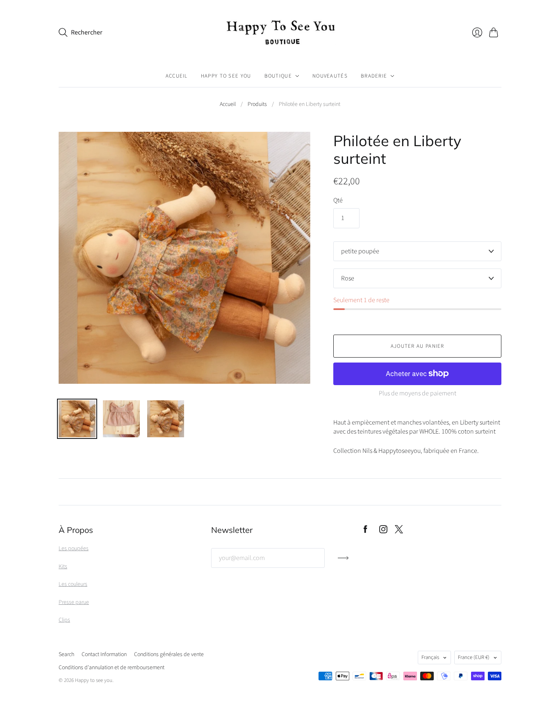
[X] (399, 531)
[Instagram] (383, 531)
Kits (63, 566)
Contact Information (104, 654)
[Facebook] (365, 531)
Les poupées (74, 548)
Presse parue (74, 602)
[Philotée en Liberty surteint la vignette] (77, 418)
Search (66, 654)
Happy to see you (226, 76)
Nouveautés (330, 76)
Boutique (278, 76)
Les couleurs (73, 584)
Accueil (177, 76)
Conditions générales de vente (169, 654)
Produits (257, 104)
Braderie (374, 76)
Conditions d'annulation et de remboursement (111, 667)
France (473, 657)
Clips (64, 620)
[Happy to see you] (280, 32)
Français (430, 657)
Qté (338, 200)
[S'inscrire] (343, 561)
